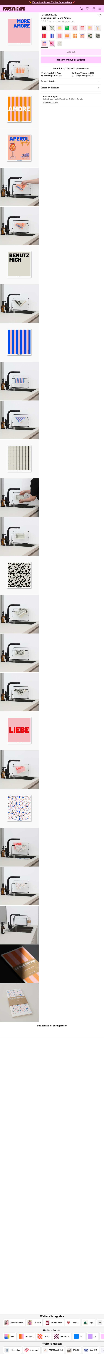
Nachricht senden (50, 103)
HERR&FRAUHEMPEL (49, 15)
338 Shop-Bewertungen (79, 68)
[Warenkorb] (94, 8)
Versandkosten (68, 21)
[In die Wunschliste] (99, 17)
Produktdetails (48, 81)
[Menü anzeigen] (100, 8)
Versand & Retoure (50, 88)
